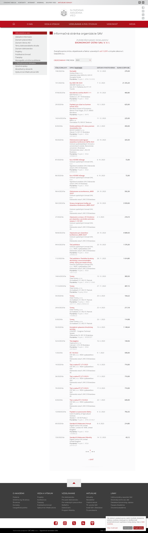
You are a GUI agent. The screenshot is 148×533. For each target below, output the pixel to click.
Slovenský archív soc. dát (120, 500)
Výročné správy (21, 66)
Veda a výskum (51, 24)
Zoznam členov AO (22, 43)
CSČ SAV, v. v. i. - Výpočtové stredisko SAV (43, 530)
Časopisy (18, 57)
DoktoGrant (66, 508)
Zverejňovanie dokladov (26, 63)
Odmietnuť (128, 528)
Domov (17, 24)
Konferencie (41, 500)
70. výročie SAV (91, 505)
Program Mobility (68, 510)
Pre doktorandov (68, 497)
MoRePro (65, 505)
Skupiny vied (51, 2)
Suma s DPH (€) (123, 68)
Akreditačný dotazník (24, 69)
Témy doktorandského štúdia (27, 46)
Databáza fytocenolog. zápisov (122, 502)
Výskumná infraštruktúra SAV (27, 72)
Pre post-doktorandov (70, 500)
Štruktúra (16, 502)
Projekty (18, 52)
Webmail (40, 2)
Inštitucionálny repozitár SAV (121, 497)
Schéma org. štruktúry (21, 500)
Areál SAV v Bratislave (94, 508)
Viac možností (112, 528)
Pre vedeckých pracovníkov (72, 502)
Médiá (132, 24)
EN (143, 2)
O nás (30, 24)
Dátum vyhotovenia (106, 68)
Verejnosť (112, 24)
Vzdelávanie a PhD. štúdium (83, 24)
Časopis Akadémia (118, 505)
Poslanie (16, 497)
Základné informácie (23, 37)
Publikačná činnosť (23, 54)
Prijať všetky (138, 528)
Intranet (31, 2)
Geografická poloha (20, 508)
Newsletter (90, 500)
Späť (91, 460)
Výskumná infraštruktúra (46, 508)
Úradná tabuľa (10, 2)
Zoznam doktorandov (24, 49)
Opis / (72, 68)
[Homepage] (64, 13)
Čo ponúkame (91, 510)
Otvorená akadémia (118, 508)
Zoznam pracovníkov (23, 40)
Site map (103, 530)
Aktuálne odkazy (65, 2)
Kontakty (22, 2)
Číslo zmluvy (61, 68)
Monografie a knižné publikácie (27, 60)
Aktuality (89, 497)
